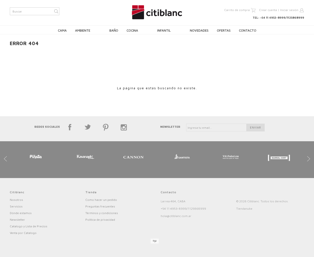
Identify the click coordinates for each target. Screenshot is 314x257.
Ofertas (224, 30)
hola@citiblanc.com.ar (176, 216)
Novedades (199, 30)
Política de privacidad (100, 219)
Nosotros (16, 200)
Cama (62, 30)
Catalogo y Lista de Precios (28, 226)
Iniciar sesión (289, 10)
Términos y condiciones (101, 213)
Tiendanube (244, 208)
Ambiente (82, 30)
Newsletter (17, 219)
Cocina (132, 30)
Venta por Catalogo (23, 233)
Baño (113, 30)
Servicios (16, 206)
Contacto (247, 30)
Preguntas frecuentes (100, 206)
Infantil (164, 30)
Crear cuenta (268, 10)
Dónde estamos (21, 213)
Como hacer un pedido (101, 200)
